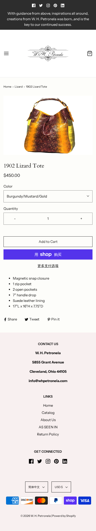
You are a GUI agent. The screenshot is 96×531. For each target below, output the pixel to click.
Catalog (48, 412)
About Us (48, 420)
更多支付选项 (48, 266)
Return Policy (48, 434)
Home (7, 86)
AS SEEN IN (48, 427)
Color (8, 186)
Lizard (19, 86)
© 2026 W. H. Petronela (36, 516)
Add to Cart (48, 241)
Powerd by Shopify (64, 516)
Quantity (10, 208)
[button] (48, 125)
